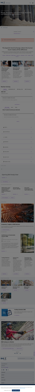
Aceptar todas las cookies (15, 390)
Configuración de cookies (7, 390)
